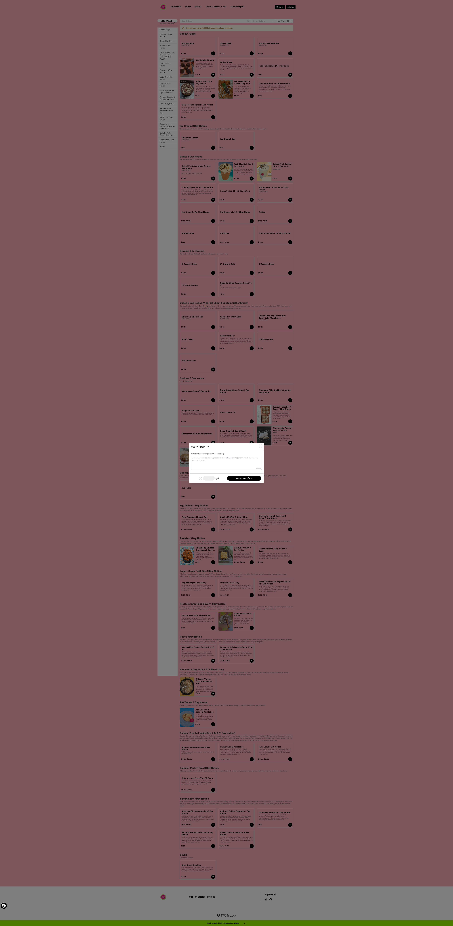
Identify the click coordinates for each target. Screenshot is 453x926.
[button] (4, 906)
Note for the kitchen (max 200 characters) (207, 454)
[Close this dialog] (260, 446)
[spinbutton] (209, 478)
